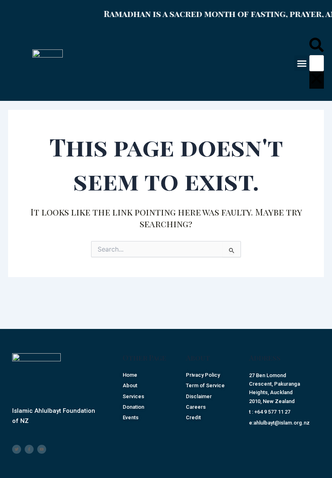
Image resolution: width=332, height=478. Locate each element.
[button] (302, 63)
